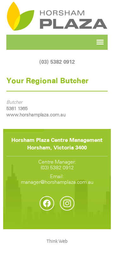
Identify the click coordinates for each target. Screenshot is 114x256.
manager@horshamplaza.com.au (57, 182)
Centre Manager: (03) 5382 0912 (57, 165)
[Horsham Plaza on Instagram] (67, 203)
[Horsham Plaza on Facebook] (47, 203)
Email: (57, 179)
